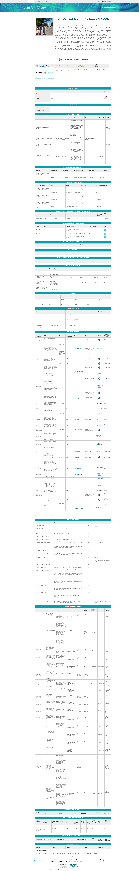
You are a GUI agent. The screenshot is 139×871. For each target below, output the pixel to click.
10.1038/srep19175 (77, 419)
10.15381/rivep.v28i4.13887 (78, 398)
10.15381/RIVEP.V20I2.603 (78, 474)
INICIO (31, 1)
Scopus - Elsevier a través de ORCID (99, 436)
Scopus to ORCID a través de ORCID (99, 444)
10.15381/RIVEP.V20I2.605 (78, 479)
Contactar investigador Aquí (41, 850)
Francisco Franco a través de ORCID (99, 372)
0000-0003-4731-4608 (82, 69)
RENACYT (48, 1)
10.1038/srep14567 (77, 451)
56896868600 (63, 72)
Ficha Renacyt (46, 74)
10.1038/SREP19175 (77, 468)
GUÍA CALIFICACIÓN (39, 1)
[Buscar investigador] (117, 7)
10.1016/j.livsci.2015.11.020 (78, 413)
